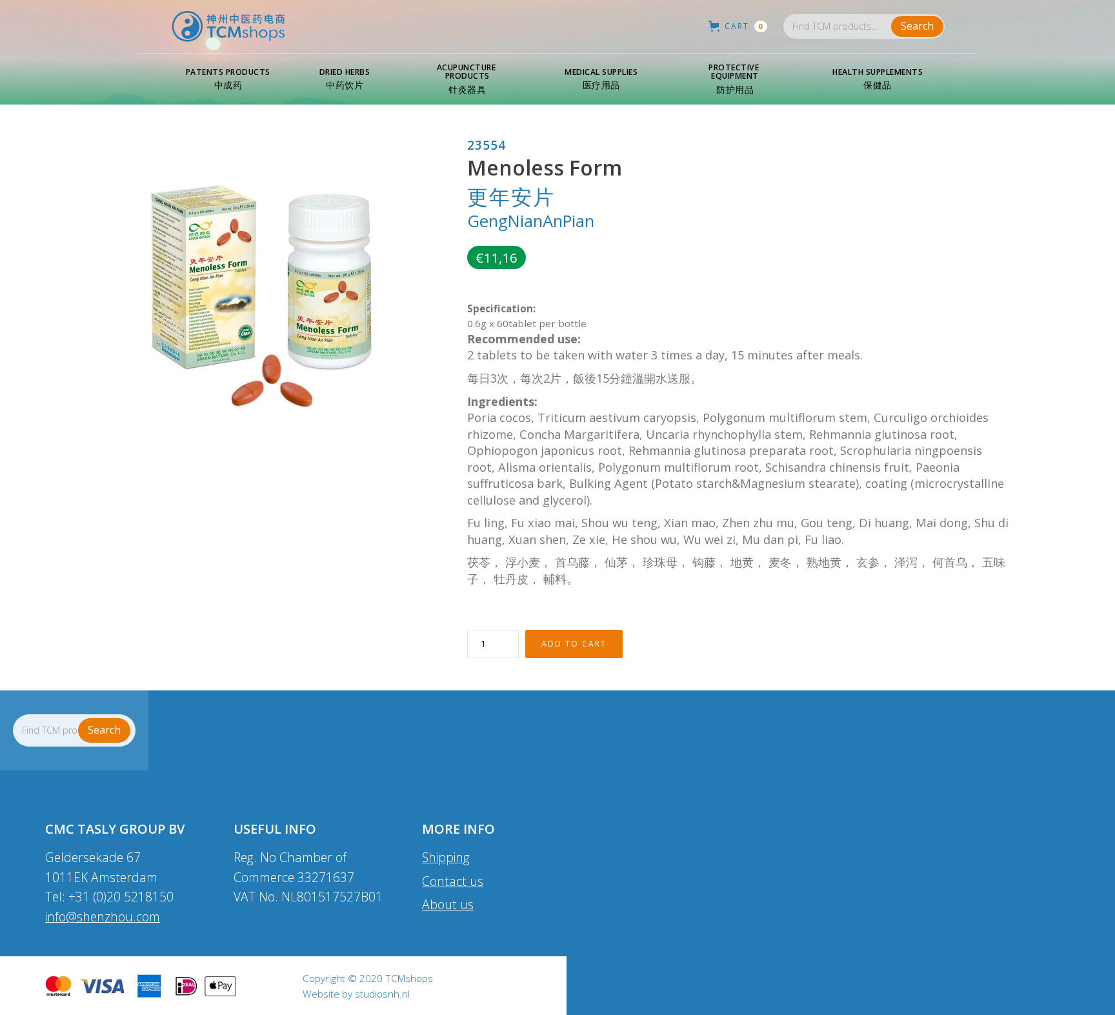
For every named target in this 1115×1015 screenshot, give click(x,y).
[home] (228, 26)
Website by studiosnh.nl (356, 994)
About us (448, 904)
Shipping (446, 857)
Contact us (452, 881)
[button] (228, 79)
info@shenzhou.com (102, 916)
